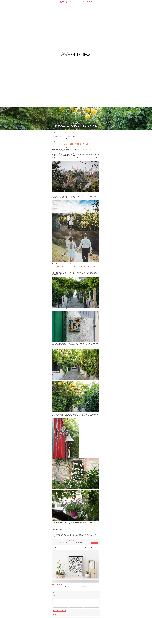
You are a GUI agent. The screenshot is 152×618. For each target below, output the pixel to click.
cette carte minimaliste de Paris (73, 547)
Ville (83, 128)
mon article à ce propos (85, 586)
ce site (75, 523)
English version (63, 2)
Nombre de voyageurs (79, 542)
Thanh (75, 128)
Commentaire (56, 598)
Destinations (66, 132)
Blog (71, 1)
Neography (75, 263)
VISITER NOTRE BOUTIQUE (57, 584)
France (79, 128)
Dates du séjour (59, 542)
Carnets (74, 1)
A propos (66, 1)
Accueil (62, 1)
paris (81, 128)
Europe (71, 132)
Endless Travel (81, 54)
